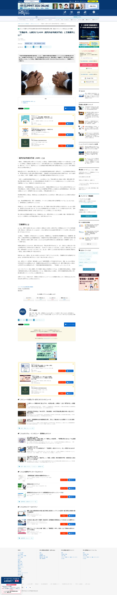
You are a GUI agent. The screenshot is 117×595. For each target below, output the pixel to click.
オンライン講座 (81, 19)
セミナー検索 (20, 557)
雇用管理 (37, 46)
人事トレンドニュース (35, 23)
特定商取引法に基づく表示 (67, 584)
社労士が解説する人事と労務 (84, 176)
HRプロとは (84, 1)
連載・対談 (20, 561)
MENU (21, 1)
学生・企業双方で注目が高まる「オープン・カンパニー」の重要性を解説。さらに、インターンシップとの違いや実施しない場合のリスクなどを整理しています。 (92, 96)
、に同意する (89, 61)
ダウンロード (62, 123)
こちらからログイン (47, 338)
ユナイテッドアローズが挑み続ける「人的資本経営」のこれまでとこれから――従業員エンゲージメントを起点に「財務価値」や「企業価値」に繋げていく (92, 161)
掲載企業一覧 (20, 574)
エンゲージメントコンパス (23, 572)
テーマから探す (21, 552)
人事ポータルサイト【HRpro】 (23, 23)
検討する (70, 123)
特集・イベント (74, 19)
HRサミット (20, 569)
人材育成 (41, 554)
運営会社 (36, 584)
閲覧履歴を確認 (89, 216)
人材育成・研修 (64, 554)
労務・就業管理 (42, 558)
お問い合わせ (87, 584)
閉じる (22, 577)
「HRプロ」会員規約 (78, 584)
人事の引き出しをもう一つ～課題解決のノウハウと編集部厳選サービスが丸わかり (89, 173)
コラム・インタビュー (65, 19)
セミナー (50, 19)
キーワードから (22, 19)
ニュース (57, 19)
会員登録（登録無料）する (89, 65)
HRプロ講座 (20, 564)
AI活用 (88, 259)
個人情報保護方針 (44, 584)
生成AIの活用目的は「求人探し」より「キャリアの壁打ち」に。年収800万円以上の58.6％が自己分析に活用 (92, 128)
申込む (62, 145)
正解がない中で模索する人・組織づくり (87, 180)
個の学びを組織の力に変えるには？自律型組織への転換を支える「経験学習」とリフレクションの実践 (92, 147)
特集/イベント (20, 562)
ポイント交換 (20, 575)
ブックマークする (70, 108)
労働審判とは (25, 102)
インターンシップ (82, 259)
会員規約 (91, 61)
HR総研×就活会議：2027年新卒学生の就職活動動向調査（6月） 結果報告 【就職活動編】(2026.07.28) (92, 233)
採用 (40, 552)
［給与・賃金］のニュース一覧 (26, 428)
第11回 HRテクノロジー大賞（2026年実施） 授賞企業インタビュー (88, 189)
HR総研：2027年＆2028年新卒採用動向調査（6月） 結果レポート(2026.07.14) (92, 239)
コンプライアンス (93, 262)
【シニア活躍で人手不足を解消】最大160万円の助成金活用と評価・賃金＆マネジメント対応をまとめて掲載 (46, 28)
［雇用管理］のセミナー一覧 (26, 538)
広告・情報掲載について (55, 584)
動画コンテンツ (95, 19)
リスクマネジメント (46, 46)
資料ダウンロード (41, 19)
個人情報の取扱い (84, 61)
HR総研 (19, 568)
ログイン (72, 1)
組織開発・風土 (42, 555)
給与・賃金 (29, 46)
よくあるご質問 (29, 584)
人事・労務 (63, 555)
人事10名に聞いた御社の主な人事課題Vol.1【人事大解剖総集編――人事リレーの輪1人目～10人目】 (92, 153)
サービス (32, 19)
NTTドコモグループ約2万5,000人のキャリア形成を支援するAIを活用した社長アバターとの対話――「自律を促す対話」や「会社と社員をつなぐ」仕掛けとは (92, 135)
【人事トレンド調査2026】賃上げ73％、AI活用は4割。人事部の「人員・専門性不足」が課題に (92, 122)
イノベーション (88, 256)
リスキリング (81, 256)
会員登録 (92, 1)
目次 (46, 98)
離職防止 (81, 265)
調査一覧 (89, 244)
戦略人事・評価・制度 (44, 557)
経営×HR (19, 571)
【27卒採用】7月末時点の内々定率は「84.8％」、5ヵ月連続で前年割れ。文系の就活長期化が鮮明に (92, 108)
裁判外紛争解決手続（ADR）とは (29, 101)
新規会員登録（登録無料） (46, 334)
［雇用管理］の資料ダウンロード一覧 (28, 501)
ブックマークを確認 (89, 206)
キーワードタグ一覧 (89, 269)
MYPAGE (77, 1)
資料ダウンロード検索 (22, 555)
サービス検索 (20, 554)
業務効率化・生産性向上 (83, 262)
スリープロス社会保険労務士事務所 (25, 286)
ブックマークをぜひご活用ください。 (86, 202)
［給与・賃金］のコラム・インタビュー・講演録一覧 (31, 466)
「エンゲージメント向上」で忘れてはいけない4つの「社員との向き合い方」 (89, 184)
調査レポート (88, 19)
